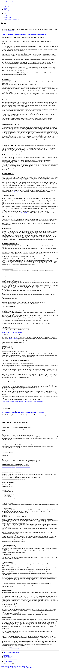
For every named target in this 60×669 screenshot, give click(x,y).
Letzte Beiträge (7, 657)
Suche (5, 13)
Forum (5, 8)
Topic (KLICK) (17, 191)
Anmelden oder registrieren (10, 1)
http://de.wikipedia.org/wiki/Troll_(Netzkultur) (12, 332)
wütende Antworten (13, 338)
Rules (5, 9)
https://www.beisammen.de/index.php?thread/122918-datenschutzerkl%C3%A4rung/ (23, 412)
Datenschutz (6, 10)
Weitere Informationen (9, 30)
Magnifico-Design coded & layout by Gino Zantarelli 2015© (15, 666)
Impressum (6, 655)
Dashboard (6, 6)
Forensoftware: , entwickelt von (18, 667)
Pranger (5, 12)
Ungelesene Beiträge (8, 656)
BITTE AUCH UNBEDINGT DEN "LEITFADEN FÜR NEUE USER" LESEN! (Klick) (23, 401)
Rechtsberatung (15, 648)
